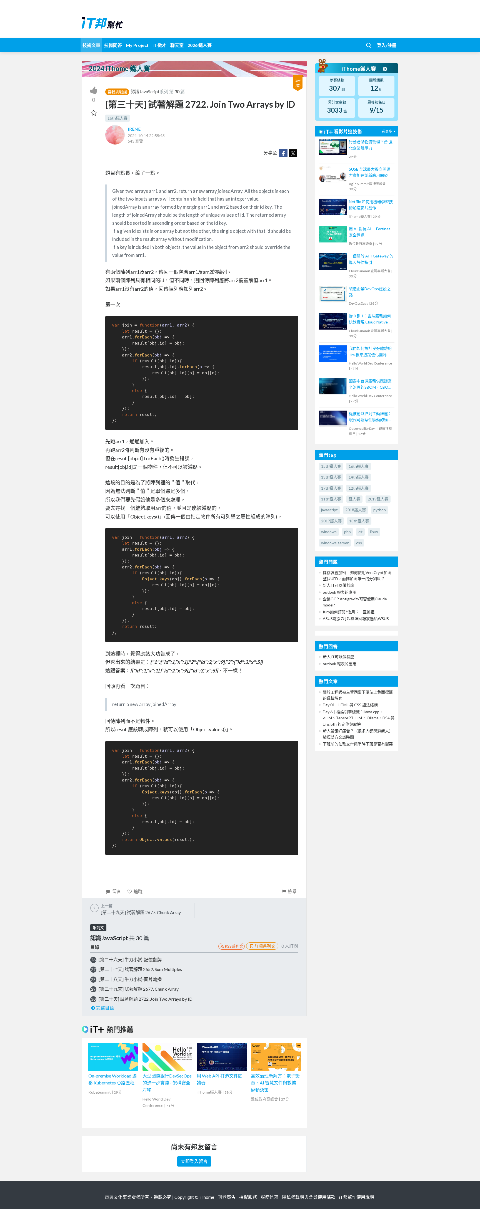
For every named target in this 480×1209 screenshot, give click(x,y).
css (359, 542)
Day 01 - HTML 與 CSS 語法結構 (350, 704)
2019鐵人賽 (378, 499)
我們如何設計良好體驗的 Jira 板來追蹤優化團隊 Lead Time (370, 352)
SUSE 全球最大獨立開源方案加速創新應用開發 (369, 172)
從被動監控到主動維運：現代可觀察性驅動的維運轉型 (370, 417)
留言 (116, 891)
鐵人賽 (354, 499)
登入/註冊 (386, 45)
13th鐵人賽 (331, 477)
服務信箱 (269, 1197)
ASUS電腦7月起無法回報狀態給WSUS (356, 618)
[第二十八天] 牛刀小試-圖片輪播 (130, 979)
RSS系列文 (234, 946)
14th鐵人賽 (359, 477)
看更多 (387, 131)
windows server (335, 542)
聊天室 (177, 45)
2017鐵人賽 (331, 520)
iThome (206, 1197)
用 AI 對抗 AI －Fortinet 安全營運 (369, 231)
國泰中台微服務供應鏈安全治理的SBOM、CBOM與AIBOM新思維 (370, 384)
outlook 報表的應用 (339, 592)
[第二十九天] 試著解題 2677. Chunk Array (139, 989)
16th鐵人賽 (118, 118)
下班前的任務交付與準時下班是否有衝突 (358, 744)
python (379, 509)
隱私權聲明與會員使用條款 (308, 1197)
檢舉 (292, 891)
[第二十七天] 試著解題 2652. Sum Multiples (140, 969)
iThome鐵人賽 (359, 69)
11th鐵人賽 (331, 499)
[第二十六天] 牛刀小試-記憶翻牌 (130, 959)
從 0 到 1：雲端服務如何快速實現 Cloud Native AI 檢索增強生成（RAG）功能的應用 (371, 319)
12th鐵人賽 (359, 488)
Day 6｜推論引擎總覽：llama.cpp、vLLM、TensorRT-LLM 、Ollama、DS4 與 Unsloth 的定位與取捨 (358, 718)
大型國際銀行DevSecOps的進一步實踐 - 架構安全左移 (167, 1082)
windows (329, 531)
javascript (329, 509)
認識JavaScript (145, 91)
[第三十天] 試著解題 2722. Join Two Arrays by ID (145, 998)
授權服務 (248, 1197)
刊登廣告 (227, 1197)
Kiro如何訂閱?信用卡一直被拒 (348, 611)
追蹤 (138, 891)
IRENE (134, 128)
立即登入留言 (194, 1161)
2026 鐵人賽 (200, 45)
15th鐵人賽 (331, 466)
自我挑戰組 (117, 91)
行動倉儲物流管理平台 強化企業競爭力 (370, 144)
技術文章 (91, 45)
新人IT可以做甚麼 (338, 585)
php (347, 531)
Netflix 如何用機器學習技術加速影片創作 (371, 204)
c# (360, 531)
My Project (137, 45)
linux (374, 531)
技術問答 (113, 45)
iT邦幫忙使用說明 (356, 1197)
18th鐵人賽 (359, 520)
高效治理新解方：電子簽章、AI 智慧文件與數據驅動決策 (275, 1082)
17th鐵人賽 (331, 488)
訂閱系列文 (264, 946)
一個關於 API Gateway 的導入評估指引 (371, 259)
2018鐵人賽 (355, 509)
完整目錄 (105, 1007)
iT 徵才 (159, 45)
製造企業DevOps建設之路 (370, 291)
